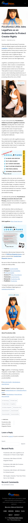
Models (17, 511)
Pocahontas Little (6, 23)
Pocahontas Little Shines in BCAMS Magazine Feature (6, 423)
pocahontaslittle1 (15, 414)
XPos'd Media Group (16, 519)
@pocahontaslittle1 (15, 271)
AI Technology (5, 400)
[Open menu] (25, 3)
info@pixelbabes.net (10, 390)
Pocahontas (14, 281)
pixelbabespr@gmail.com (8, 289)
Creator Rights (5, 403)
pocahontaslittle (14, 268)
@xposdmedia (5, 396)
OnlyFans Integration (6, 407)
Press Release (15, 23)
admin (4, 40)
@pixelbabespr (16, 382)
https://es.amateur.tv (16, 275)
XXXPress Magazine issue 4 (14, 254)
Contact (17, 515)
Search (3, 441)
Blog (23, 511)
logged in (10, 436)
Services (11, 511)
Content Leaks (14, 400)
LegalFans (5, 48)
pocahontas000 (15, 277)
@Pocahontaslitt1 (9, 272)
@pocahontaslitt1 (7, 382)
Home (5, 511)
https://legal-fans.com (16, 221)
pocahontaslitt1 (14, 410)
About (11, 515)
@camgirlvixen (5, 384)
